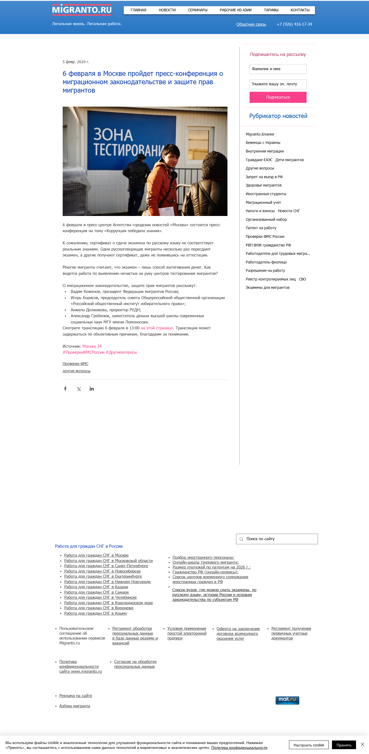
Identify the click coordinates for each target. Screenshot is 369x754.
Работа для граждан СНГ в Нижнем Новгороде (107, 582)
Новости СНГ (289, 211)
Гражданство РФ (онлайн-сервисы (204, 572)
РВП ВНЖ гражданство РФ (268, 245)
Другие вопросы (260, 168)
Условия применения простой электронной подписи (186, 633)
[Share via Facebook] (65, 388)
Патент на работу (261, 228)
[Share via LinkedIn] (91, 388)
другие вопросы (76, 371)
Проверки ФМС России (265, 237)
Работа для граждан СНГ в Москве (96, 555)
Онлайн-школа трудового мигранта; (206, 562)
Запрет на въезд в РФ (264, 177)
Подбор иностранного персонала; (203, 558)
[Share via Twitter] (78, 388)
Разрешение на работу (265, 271)
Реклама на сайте (75, 696)
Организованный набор (266, 220)
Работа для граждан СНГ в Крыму (95, 613)
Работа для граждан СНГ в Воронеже (98, 608)
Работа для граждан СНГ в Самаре (96, 592)
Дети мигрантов (290, 160)
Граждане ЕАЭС (259, 160)
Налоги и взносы (260, 211)
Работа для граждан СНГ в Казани (96, 587)
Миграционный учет (263, 203)
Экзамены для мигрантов (267, 288)
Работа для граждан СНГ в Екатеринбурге (103, 576)
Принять (344, 745)
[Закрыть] (362, 745)
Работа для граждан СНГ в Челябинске (100, 598)
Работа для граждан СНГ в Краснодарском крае (108, 603)
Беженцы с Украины (263, 143)
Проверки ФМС (75, 364)
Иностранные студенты (266, 194)
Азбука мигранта (74, 706)
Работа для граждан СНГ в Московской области (108, 561)
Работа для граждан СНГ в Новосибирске (102, 571)
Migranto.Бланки (260, 134)
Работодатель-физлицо (266, 262)
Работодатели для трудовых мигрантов (278, 254)
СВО (302, 279)
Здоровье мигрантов (263, 185)
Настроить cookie (309, 745)
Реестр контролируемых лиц (271, 279)
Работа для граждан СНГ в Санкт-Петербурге (106, 566)
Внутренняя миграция (265, 151)
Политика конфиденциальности (239, 747)
